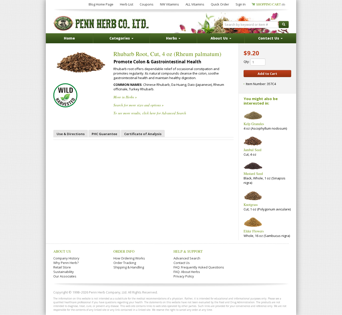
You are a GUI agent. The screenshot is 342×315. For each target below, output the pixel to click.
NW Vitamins (169, 4)
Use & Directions (71, 134)
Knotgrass (251, 204)
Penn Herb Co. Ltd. (101, 23)
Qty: (247, 61)
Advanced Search (187, 258)
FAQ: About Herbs (187, 271)
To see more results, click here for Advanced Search (149, 113)
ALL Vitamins (195, 4)
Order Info (123, 251)
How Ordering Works (129, 258)
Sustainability (63, 271)
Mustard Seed (253, 173)
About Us (62, 251)
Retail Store (62, 267)
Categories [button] (120, 38)
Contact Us (182, 262)
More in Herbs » (125, 97)
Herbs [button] (172, 38)
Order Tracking (124, 262)
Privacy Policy (184, 276)
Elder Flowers (254, 231)
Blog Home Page (101, 4)
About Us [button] (220, 38)
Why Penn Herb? (66, 262)
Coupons (146, 4)
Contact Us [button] (269, 38)
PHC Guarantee (104, 134)
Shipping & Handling (128, 267)
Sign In (241, 4)
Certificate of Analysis (142, 134)
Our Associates (64, 276)
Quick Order (220, 4)
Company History (66, 258)
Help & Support (188, 251)
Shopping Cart (270, 4)
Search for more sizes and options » (138, 105)
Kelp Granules (254, 123)
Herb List (126, 4)
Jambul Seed (252, 149)
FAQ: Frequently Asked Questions (199, 267)
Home (69, 38)
